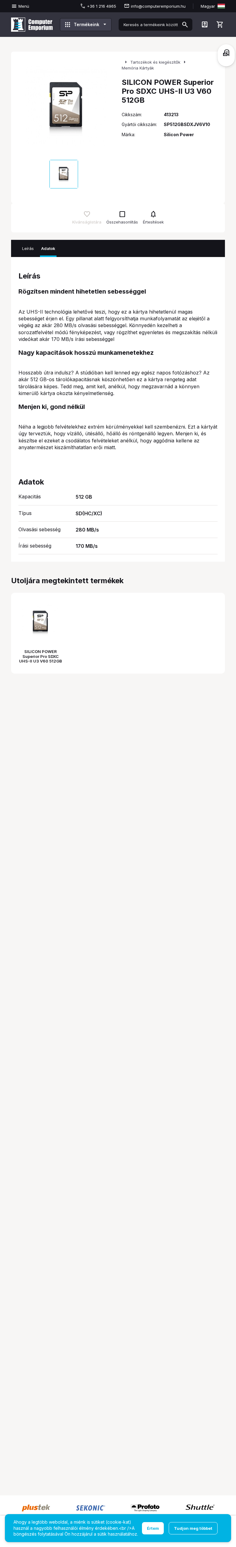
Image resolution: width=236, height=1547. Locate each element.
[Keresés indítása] (185, 24)
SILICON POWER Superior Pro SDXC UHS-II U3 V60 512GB (40, 656)
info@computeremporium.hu (158, 6)
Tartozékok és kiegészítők (155, 62)
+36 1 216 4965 (101, 6)
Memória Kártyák (138, 67)
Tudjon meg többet (193, 1528)
